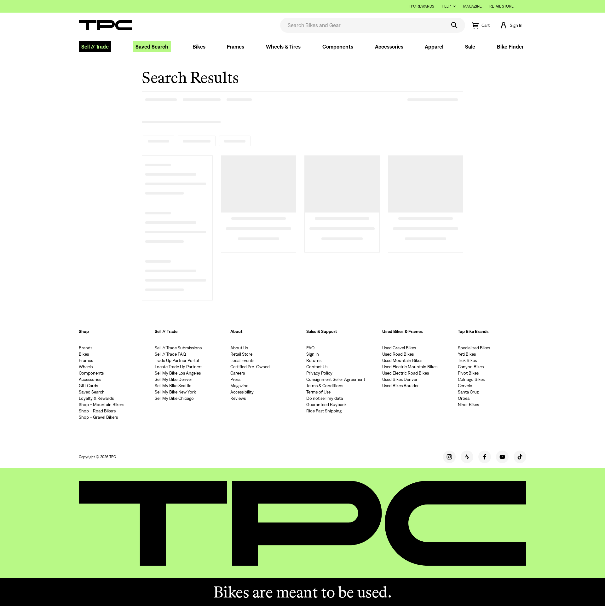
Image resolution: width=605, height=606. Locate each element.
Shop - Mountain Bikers (101, 404)
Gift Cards (88, 385)
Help (446, 6)
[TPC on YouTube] (502, 457)
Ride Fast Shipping (324, 410)
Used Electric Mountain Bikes (409, 366)
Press (235, 379)
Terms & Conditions (324, 385)
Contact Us (316, 366)
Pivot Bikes (468, 373)
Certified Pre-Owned (250, 366)
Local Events (242, 360)
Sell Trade (95, 47)
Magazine (472, 6)
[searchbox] (362, 25)
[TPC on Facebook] (484, 457)
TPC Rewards (421, 6)
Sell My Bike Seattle (173, 385)
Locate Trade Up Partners (178, 366)
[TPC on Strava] (467, 457)
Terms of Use (318, 391)
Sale (470, 47)
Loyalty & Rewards (96, 398)
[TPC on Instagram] (449, 457)
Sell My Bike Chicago (174, 398)
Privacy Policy (319, 373)
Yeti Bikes (467, 354)
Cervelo (465, 385)
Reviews (238, 398)
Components (337, 47)
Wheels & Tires (283, 47)
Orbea (464, 398)
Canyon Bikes (471, 366)
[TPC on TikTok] (520, 457)
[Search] (454, 25)
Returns (313, 360)
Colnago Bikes (471, 379)
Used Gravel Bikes (399, 347)
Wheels (86, 366)
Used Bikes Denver (400, 379)
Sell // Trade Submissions (178, 347)
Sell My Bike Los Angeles (178, 373)
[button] (511, 25)
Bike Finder (510, 47)
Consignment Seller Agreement (335, 379)
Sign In (312, 354)
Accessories (389, 47)
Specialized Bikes (474, 347)
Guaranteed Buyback (326, 404)
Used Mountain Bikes (402, 360)
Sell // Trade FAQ (170, 354)
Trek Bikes (467, 360)
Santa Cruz (468, 391)
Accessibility (242, 391)
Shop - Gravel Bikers (98, 417)
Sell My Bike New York (175, 391)
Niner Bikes (468, 404)
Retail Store (501, 6)
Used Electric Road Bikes (405, 373)
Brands (85, 347)
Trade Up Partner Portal (177, 360)
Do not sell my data (324, 398)
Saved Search (151, 47)
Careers (237, 373)
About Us (239, 347)
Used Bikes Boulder (400, 385)
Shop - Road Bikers (97, 410)
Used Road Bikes (398, 354)
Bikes (199, 47)
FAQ (310, 347)
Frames (235, 47)
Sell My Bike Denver (173, 379)
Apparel (434, 47)
